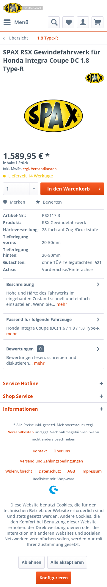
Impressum (91, 471)
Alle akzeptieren (67, 562)
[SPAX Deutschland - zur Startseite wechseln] (23, 8)
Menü (21, 22)
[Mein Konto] (83, 22)
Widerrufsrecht (18, 471)
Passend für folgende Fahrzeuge (39, 319)
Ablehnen (31, 562)
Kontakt (40, 451)
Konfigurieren (54, 577)
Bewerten (52, 202)
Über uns (62, 451)
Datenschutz (50, 471)
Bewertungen (20, 349)
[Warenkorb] (97, 22)
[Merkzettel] (68, 22)
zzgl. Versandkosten (40, 168)
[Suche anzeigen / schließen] (54, 22)
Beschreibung (20, 284)
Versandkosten (21, 432)
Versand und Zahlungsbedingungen (51, 461)
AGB (71, 471)
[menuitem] (16, 22)
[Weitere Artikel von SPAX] (94, 78)
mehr (61, 304)
